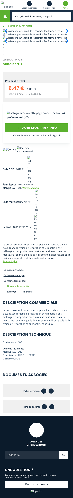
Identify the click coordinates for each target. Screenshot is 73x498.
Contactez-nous (36, 484)
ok (63, 455)
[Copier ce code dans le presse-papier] (29, 169)
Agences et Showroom (37, 443)
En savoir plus (10, 261)
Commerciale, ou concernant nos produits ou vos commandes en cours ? (30, 476)
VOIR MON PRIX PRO (36, 127)
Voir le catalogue (30, 188)
